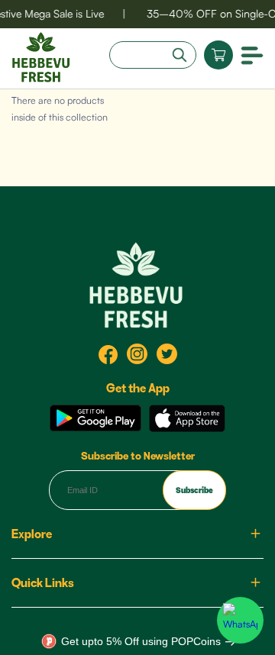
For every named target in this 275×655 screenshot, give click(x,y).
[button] (252, 54)
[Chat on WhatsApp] (240, 620)
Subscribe (194, 490)
